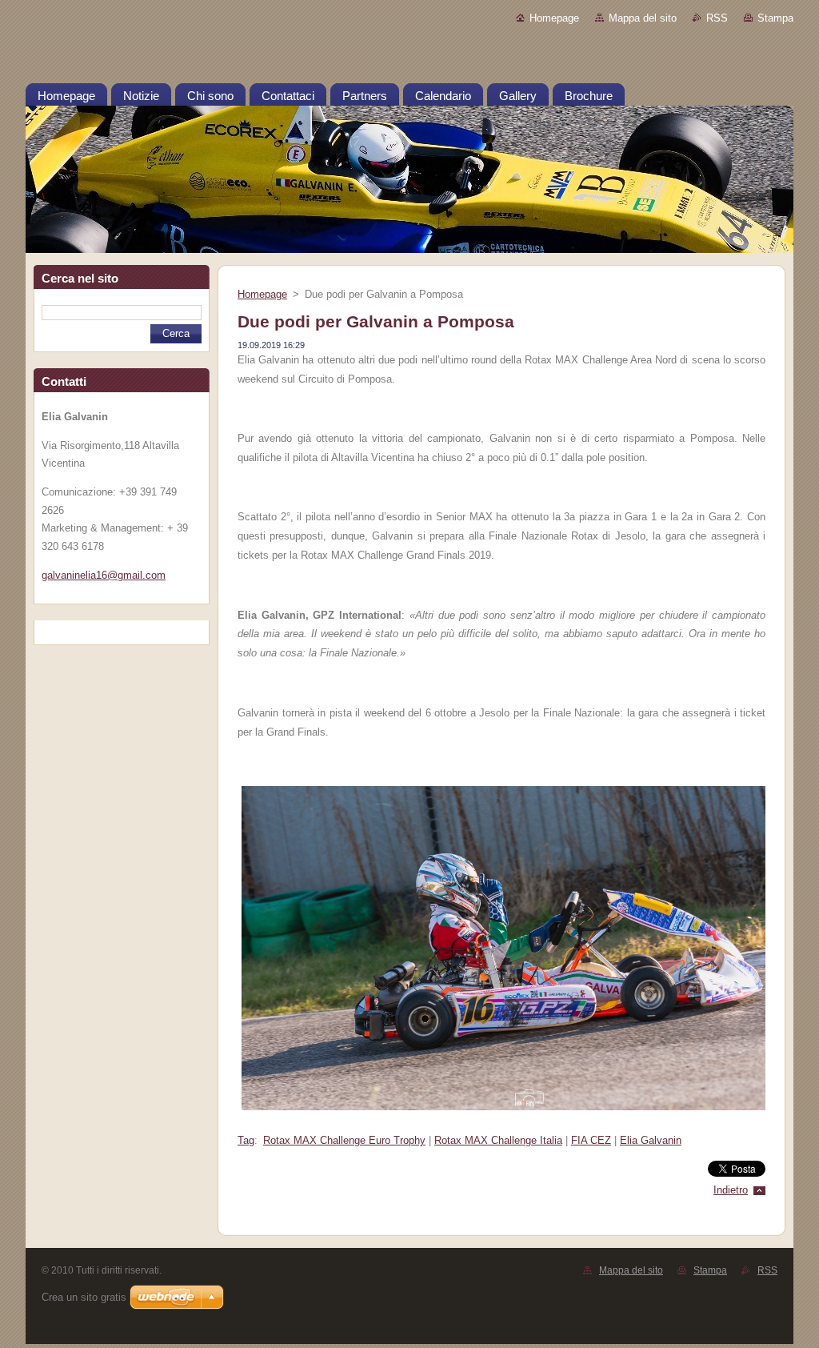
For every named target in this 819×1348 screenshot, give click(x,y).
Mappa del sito (643, 18)
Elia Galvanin (650, 1140)
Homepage (554, 18)
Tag (246, 1140)
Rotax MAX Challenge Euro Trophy (344, 1140)
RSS (717, 18)
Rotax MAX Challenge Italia (498, 1140)
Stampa (775, 18)
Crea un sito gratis (84, 1297)
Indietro (730, 1190)
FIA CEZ (591, 1140)
